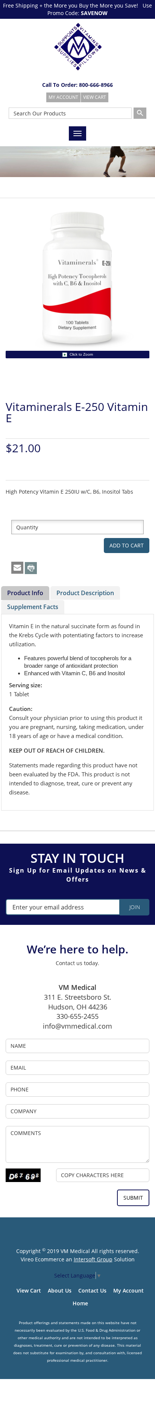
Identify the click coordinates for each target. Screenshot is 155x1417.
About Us (59, 1290)
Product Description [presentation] (85, 593)
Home (80, 1303)
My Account (128, 1290)
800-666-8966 (96, 84)
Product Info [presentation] (25, 593)
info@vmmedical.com (77, 1026)
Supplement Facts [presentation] (32, 607)
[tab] (25, 593)
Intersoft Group (93, 1259)
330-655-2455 (77, 1016)
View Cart (29, 1290)
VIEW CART (94, 97)
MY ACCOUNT (63, 97)
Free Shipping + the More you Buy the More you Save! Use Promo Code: (77, 9)
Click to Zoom (81, 354)
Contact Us (92, 1290)
